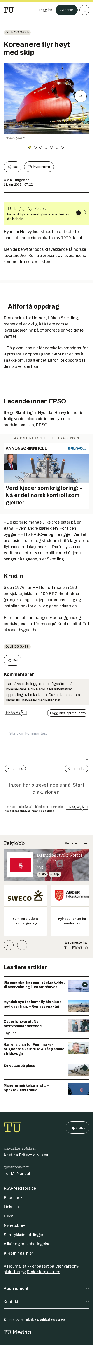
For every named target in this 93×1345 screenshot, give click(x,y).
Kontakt (11, 1301)
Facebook (13, 1197)
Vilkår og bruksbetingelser (28, 1244)
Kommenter (41, 166)
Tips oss (78, 1127)
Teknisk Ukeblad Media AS (44, 1320)
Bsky (8, 1216)
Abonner (66, 10)
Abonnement (16, 1288)
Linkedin (11, 1206)
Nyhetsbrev (14, 1225)
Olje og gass (17, 32)
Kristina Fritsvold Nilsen (26, 1155)
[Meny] (84, 10)
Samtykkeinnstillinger (23, 1234)
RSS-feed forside (20, 1188)
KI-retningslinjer (18, 1253)
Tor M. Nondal (17, 1173)
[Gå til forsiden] (9, 10)
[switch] (81, 212)
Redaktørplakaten (43, 1272)
